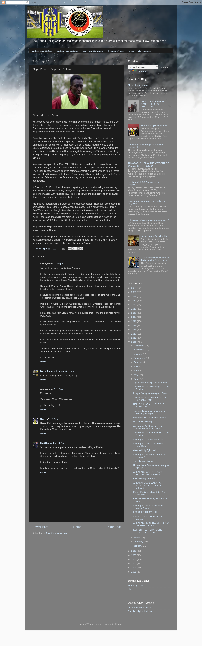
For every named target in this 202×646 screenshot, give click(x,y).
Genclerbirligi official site (140, 611)
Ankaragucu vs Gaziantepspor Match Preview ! (148, 506)
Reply (43, 362)
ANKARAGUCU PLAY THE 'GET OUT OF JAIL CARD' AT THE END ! (148, 164)
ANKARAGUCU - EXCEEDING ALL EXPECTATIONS (150, 398)
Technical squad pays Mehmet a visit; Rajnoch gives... (149, 412)
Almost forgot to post (138, 85)
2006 (134, 568)
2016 (134, 321)
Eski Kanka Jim (48, 443)
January (138, 546)
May (136, 375)
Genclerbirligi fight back (145, 450)
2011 (134, 342)
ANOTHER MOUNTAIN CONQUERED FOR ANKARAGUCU (152, 104)
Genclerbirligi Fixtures (140, 50)
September (140, 358)
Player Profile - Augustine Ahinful (149, 417)
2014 (134, 329)
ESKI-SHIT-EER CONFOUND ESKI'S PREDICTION (147, 531)
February (139, 542)
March (137, 537)
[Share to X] (75, 248)
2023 (134, 292)
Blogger (119, 624)
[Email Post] (63, 248)
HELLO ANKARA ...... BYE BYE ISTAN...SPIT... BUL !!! (148, 405)
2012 (134, 338)
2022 (134, 296)
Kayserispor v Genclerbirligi (154, 236)
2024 (134, 288)
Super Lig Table (116, 50)
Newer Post (40, 527)
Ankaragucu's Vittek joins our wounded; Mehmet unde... (147, 427)
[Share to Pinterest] (81, 248)
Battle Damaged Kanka (52, 371)
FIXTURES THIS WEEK (145, 512)
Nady (43, 419)
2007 (134, 563)
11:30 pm (58, 264)
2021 (134, 300)
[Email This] (69, 248)
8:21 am (69, 371)
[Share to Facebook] (78, 248)
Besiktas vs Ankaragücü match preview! (149, 220)
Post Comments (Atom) (57, 533)
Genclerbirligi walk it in (144, 479)
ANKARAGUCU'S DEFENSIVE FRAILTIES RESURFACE (148, 473)
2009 (134, 555)
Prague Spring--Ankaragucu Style (150, 393)
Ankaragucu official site (139, 607)
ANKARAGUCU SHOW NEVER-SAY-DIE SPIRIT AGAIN (151, 524)
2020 (134, 304)
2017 (134, 317)
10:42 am (59, 389)
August (137, 362)
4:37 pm (61, 443)
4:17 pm (54, 419)
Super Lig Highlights (93, 50)
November (139, 350)
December (139, 345)
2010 (134, 551)
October (138, 354)
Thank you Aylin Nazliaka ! (154, 125)
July (136, 366)
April (136, 379)
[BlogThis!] (72, 248)
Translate (141, 71)
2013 (134, 334)
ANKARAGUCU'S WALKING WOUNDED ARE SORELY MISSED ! (147, 485)
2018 (134, 313)
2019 (134, 309)
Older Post (113, 527)
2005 (134, 572)
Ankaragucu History (42, 50)
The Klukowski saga (143, 461)
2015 (134, 325)
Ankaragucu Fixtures (67, 50)
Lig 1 (130, 589)
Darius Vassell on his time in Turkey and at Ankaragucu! (155, 259)
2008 (134, 559)
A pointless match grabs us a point (150, 382)
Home (77, 527)
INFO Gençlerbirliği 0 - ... (145, 422)
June (136, 370)
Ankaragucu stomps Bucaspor (148, 439)
